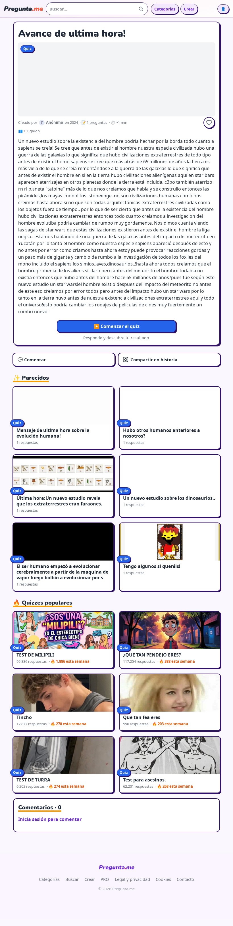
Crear (189, 9)
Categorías (164, 9)
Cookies (163, 879)
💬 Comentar (32, 359)
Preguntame (116, 867)
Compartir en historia (153, 359)
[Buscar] (141, 8)
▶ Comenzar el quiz (117, 326)
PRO (105, 879)
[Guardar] (209, 122)
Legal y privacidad (132, 879)
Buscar (72, 879)
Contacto (185, 879)
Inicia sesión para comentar (50, 819)
